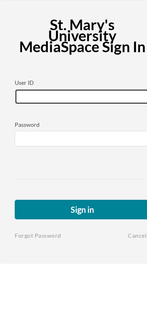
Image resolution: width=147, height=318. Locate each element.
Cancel (137, 235)
